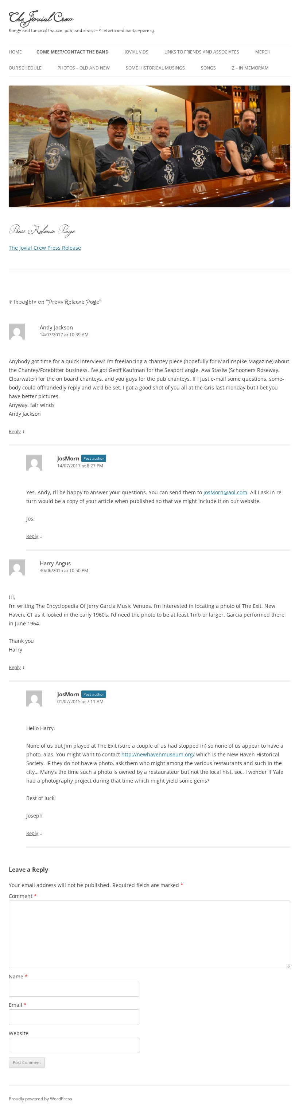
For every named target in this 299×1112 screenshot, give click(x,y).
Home (15, 52)
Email (18, 1004)
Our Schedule (25, 68)
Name (18, 976)
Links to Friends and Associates (201, 52)
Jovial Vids (136, 52)
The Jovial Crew (41, 17)
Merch (263, 52)
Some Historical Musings (155, 68)
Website (18, 1033)
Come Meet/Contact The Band (72, 52)
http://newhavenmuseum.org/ (158, 754)
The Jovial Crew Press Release (45, 247)
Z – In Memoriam (250, 68)
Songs (208, 68)
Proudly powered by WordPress (40, 1099)
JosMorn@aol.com (225, 492)
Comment (23, 896)
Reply (15, 431)
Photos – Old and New (84, 68)
